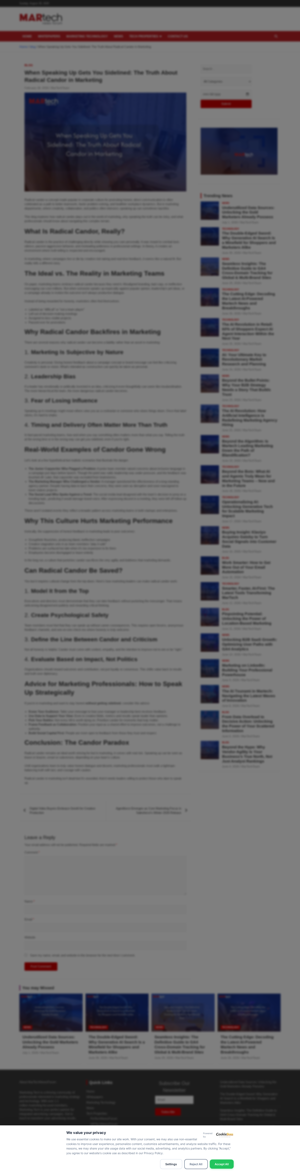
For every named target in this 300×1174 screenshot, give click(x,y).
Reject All (196, 1164)
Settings (171, 1164)
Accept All (222, 1164)
